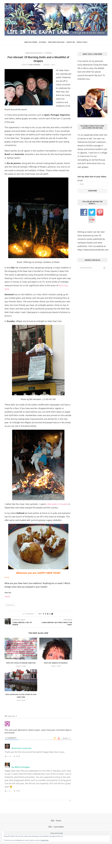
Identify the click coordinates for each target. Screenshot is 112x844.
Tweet (7, 596)
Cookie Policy (44, 840)
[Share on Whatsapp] (50, 614)
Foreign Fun (10, 605)
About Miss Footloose (56, 42)
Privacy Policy (82, 42)
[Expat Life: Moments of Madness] (55, 649)
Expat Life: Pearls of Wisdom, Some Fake (21, 663)
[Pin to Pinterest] (47, 614)
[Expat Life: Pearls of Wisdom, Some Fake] (21, 649)
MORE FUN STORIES (30, 42)
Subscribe (92, 191)
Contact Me (70, 42)
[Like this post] (41, 614)
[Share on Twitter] (45, 614)
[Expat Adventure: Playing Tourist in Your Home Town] (21, 680)
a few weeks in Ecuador (57, 504)
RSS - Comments (56, 826)
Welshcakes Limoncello (22, 748)
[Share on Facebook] (43, 614)
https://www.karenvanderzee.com (93, 249)
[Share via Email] (52, 614)
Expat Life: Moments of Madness (56, 663)
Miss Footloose (35, 65)
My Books (42, 42)
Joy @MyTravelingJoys (21, 767)
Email (80, 180)
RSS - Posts (56, 820)
